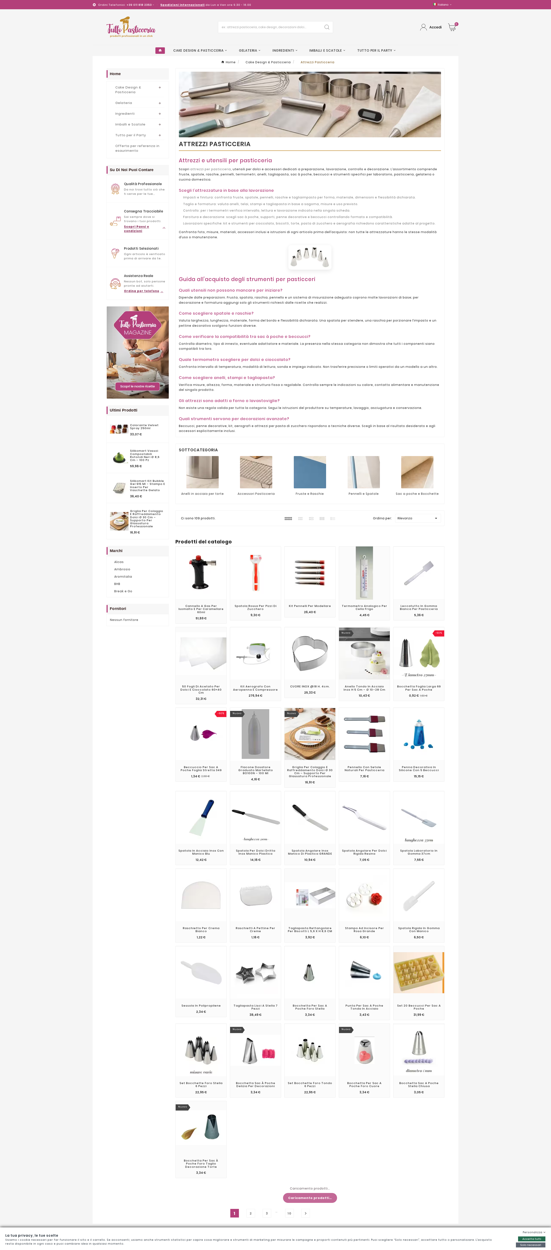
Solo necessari (530, 1245)
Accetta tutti (531, 1239)
